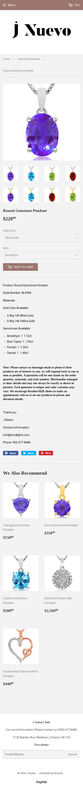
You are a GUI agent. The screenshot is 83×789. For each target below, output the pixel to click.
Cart (77, 5)
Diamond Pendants (29, 58)
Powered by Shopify (51, 773)
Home (6, 58)
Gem (6, 248)
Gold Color (9, 230)
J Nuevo (31, 773)
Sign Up (72, 754)
